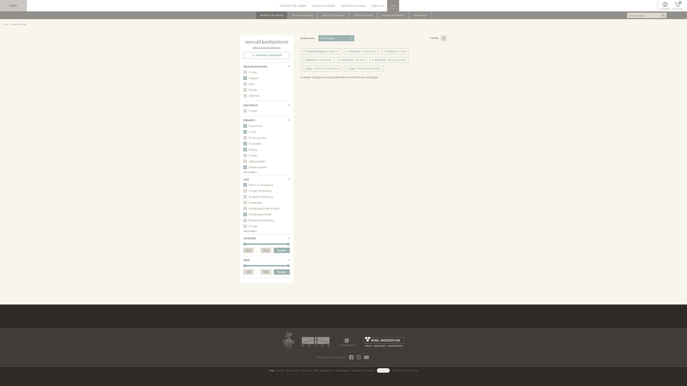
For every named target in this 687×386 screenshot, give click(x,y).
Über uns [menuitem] (377, 5)
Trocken (253, 110)
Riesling (253, 149)
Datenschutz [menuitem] (326, 370)
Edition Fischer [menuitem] (363, 15)
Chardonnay (255, 125)
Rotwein (253, 89)
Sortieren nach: (308, 38)
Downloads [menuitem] (292, 370)
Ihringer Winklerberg (260, 190)
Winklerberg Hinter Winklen (264, 208)
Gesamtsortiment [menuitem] (393, 15)
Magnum (253, 78)
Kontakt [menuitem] (280, 370)
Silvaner (253, 155)
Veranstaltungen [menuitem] (353, 5)
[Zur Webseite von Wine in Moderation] (384, 342)
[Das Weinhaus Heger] (315, 342)
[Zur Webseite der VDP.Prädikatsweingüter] (347, 342)
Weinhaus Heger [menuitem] (323, 5)
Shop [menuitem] (393, 5)
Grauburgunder (257, 137)
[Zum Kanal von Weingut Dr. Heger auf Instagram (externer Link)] (366, 357)
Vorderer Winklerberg (261, 196)
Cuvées (253, 72)
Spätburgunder (257, 161)
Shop (6, 24)
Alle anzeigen (249, 172)
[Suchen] (663, 15)
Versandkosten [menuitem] (342, 370)
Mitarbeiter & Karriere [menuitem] (363, 370)
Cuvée (252, 131)
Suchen (282, 250)
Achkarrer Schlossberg (261, 184)
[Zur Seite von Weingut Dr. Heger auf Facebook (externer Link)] (351, 357)
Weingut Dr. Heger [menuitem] (293, 5)
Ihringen (253, 226)
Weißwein (254, 95)
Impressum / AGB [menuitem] (309, 370)
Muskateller (255, 143)
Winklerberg (255, 202)
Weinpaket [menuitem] (420, 15)
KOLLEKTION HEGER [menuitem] (333, 15)
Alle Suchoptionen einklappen (267, 47)
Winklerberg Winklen (260, 214)
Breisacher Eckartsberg (261, 220)
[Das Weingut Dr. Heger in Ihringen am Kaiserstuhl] (288, 340)
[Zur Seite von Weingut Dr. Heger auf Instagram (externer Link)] (358, 357)
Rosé (251, 83)
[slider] (244, 244)
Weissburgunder (258, 167)
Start (13, 5)
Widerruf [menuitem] (383, 370)
